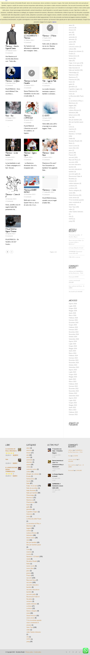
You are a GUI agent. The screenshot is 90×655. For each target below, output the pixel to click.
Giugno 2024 (73, 346)
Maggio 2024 (73, 348)
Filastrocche (73, 79)
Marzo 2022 (72, 410)
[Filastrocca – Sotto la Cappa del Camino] (13, 33)
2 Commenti (27, 88)
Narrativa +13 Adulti (75, 134)
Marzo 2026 (72, 315)
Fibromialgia (72, 72)
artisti (70, 35)
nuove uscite (73, 146)
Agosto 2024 (73, 341)
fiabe (70, 60)
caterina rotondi (73, 280)
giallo (70, 84)
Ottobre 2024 (73, 336)
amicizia (71, 27)
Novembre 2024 (74, 334)
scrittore (71, 186)
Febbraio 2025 (73, 327)
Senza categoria (74, 190)
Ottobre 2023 (73, 365)
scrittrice (71, 188)
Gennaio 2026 (73, 320)
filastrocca (72, 75)
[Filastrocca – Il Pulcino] (50, 28)
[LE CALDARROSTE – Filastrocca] (31, 28)
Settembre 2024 (74, 339)
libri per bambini (74, 120)
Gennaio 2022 (73, 414)
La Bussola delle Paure (76, 96)
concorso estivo (74, 46)
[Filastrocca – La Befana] (13, 73)
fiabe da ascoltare (74, 65)
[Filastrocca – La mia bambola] (13, 145)
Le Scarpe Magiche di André (76, 248)
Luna (70, 127)
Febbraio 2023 (73, 384)
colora (71, 44)
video (70, 209)
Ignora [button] (54, 22)
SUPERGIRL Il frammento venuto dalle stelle (75, 252)
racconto (71, 162)
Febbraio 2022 (73, 412)
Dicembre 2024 (73, 332)
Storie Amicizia (73, 195)
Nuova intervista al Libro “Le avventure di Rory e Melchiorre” (76, 242)
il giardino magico (74, 89)
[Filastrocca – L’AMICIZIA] (31, 108)
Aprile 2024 (72, 351)
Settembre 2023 (74, 367)
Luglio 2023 (72, 372)
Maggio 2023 (73, 377)
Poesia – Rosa (9, 115)
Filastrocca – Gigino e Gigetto (30, 154)
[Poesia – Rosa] (13, 108)
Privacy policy (29, 652)
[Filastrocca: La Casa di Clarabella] (31, 73)
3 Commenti (9, 120)
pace (70, 150)
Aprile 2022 (72, 407)
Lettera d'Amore (74, 110)
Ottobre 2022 (73, 393)
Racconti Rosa (73, 160)
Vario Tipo (72, 207)
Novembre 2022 (74, 391)
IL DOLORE (79, 291)
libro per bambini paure (76, 122)
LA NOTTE (75, 277)
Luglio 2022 (72, 400)
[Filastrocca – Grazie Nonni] (50, 145)
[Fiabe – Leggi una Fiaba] (50, 73)
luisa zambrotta (73, 286)
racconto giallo (73, 174)
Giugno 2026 (73, 308)
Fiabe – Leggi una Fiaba (49, 80)
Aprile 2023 (72, 379)
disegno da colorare (75, 51)
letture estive (73, 115)
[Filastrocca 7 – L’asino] (50, 182)
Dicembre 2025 (73, 322)
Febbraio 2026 (73, 318)
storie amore (73, 197)
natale (71, 138)
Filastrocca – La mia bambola (11, 154)
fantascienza (73, 56)
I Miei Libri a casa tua (74, 257)
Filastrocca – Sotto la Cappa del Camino (11, 47)
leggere (71, 105)
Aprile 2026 (72, 313)
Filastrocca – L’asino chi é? (12, 195)
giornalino (72, 86)
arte (70, 32)
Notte (70, 143)
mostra (71, 131)
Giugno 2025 (73, 325)
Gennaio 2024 (73, 358)
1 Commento (46, 40)
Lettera (71, 108)
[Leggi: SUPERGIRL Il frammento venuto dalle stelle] (49, 485)
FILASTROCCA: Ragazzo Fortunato (11, 230)
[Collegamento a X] (66, 652)
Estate (71, 53)
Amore (71, 30)
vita (70, 216)
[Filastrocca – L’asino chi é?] (13, 184)
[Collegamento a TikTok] (76, 652)
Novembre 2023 (74, 362)
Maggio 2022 (73, 405)
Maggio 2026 (73, 310)
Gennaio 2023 (73, 386)
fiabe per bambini (74, 70)
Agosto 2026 (73, 303)
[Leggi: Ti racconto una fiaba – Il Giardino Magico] (49, 450)
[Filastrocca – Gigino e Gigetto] (31, 145)
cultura (71, 49)
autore (71, 42)
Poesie (71, 155)
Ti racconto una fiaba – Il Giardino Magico (75, 236)
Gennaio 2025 (73, 329)
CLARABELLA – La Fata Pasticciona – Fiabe (76, 272)
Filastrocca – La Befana (12, 80)
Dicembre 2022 (73, 388)
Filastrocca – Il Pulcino (49, 35)
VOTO (71, 219)
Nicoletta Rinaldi (74, 141)
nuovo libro (72, 148)
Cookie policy (37, 652)
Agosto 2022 (73, 398)
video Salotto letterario (76, 212)
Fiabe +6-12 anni (74, 63)
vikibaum (71, 271)
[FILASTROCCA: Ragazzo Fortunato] (13, 221)
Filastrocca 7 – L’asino (49, 189)
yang (70, 221)
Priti (70, 277)
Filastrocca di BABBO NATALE (30, 191)
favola (71, 58)
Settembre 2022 (74, 396)
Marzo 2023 (72, 381)
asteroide (72, 37)
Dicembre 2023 (73, 360)
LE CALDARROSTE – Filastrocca (31, 36)
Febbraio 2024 (73, 355)
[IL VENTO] (50, 108)
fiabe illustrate (73, 68)
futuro (70, 82)
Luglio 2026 (72, 306)
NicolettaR (71, 291)
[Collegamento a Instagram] (73, 652)
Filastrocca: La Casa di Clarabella (30, 82)
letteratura (72, 112)
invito (70, 94)
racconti (71, 157)
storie (70, 193)
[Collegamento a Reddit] (79, 652)
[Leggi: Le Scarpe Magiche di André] (49, 475)
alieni (70, 25)
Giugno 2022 (73, 403)
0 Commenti (9, 53)
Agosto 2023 (73, 370)
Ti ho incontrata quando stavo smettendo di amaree (76, 202)
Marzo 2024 (72, 353)
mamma (71, 129)
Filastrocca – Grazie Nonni (48, 154)
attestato (71, 39)
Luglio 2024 (72, 344)
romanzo (71, 181)
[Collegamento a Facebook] (69, 652)
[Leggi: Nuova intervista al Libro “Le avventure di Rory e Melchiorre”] (49, 462)
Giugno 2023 (73, 374)
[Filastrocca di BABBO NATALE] (31, 182)
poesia (71, 153)
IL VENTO (45, 115)
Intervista (72, 91)
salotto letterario (74, 183)
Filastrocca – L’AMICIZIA (28, 116)
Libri (70, 117)
